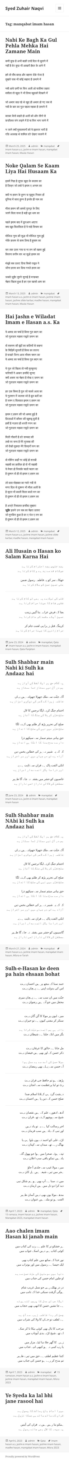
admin (34, 146)
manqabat (49, 146)
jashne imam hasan (33, 534)
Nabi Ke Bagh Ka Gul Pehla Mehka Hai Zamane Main (31, 45)
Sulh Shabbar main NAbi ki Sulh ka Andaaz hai (29, 821)
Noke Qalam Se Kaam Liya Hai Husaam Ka (32, 168)
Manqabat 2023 (13, 1217)
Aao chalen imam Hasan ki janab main (31, 1233)
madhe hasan (41, 300)
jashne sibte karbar (23, 300)
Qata (56, 642)
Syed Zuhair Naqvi (24, 8)
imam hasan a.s (13, 149)
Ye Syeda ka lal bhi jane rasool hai (29, 1398)
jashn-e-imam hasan (34, 149)
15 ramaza (11, 1214)
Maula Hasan (27, 152)
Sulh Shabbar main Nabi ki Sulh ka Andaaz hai (29, 667)
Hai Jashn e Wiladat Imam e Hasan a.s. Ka (32, 319)
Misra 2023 (53, 1447)
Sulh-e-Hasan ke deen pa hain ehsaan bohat (32, 971)
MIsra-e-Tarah (20, 955)
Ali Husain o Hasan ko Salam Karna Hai (33, 553)
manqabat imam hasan (41, 538)
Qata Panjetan (27, 649)
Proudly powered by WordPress (22, 1456)
